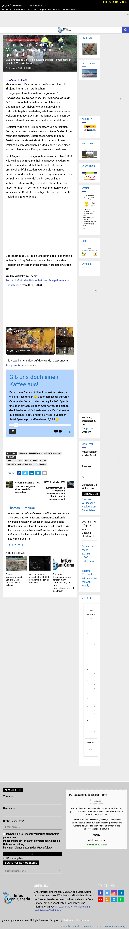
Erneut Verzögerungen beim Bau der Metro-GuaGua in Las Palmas (16, 580)
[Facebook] (100, 893)
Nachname (9, 808)
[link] (9, 330)
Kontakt (56, 9)
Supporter (87, 428)
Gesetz (10, 460)
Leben (19, 460)
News (20, 40)
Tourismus (41, 464)
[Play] (64, 352)
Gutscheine (19, 9)
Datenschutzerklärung (114, 926)
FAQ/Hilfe (6, 9)
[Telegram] (114, 899)
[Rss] (107, 899)
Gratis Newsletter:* (13, 821)
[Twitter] (107, 893)
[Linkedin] (121, 893)
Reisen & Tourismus (31, 40)
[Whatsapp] (121, 899)
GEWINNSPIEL (70, 9)
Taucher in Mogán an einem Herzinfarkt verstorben (25, 489)
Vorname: (8, 796)
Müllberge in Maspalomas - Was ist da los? (29, 330)
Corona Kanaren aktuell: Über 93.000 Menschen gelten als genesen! (39, 578)
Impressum (88, 926)
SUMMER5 (98, 801)
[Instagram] (114, 893)
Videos (85, 920)
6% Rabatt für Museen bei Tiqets (88, 794)
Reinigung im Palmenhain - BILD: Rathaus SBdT (40, 453)
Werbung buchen (42, 9)
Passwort (87, 466)
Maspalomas (31, 460)
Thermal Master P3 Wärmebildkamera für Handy (89, 578)
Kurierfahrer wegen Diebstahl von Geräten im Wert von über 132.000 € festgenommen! (55, 493)
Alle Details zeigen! (96, 840)
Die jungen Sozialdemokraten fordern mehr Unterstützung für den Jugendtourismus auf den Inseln (63, 582)
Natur (43, 460)
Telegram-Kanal (15, 365)
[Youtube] (100, 899)
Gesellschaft (11, 40)
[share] (50, 329)
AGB (99, 926)
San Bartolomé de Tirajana (20, 464)
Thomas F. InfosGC (21, 508)
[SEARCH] (59, 870)
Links (29, 9)
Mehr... (84, 228)
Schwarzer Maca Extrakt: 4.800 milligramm (88, 554)
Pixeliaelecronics (71, 920)
